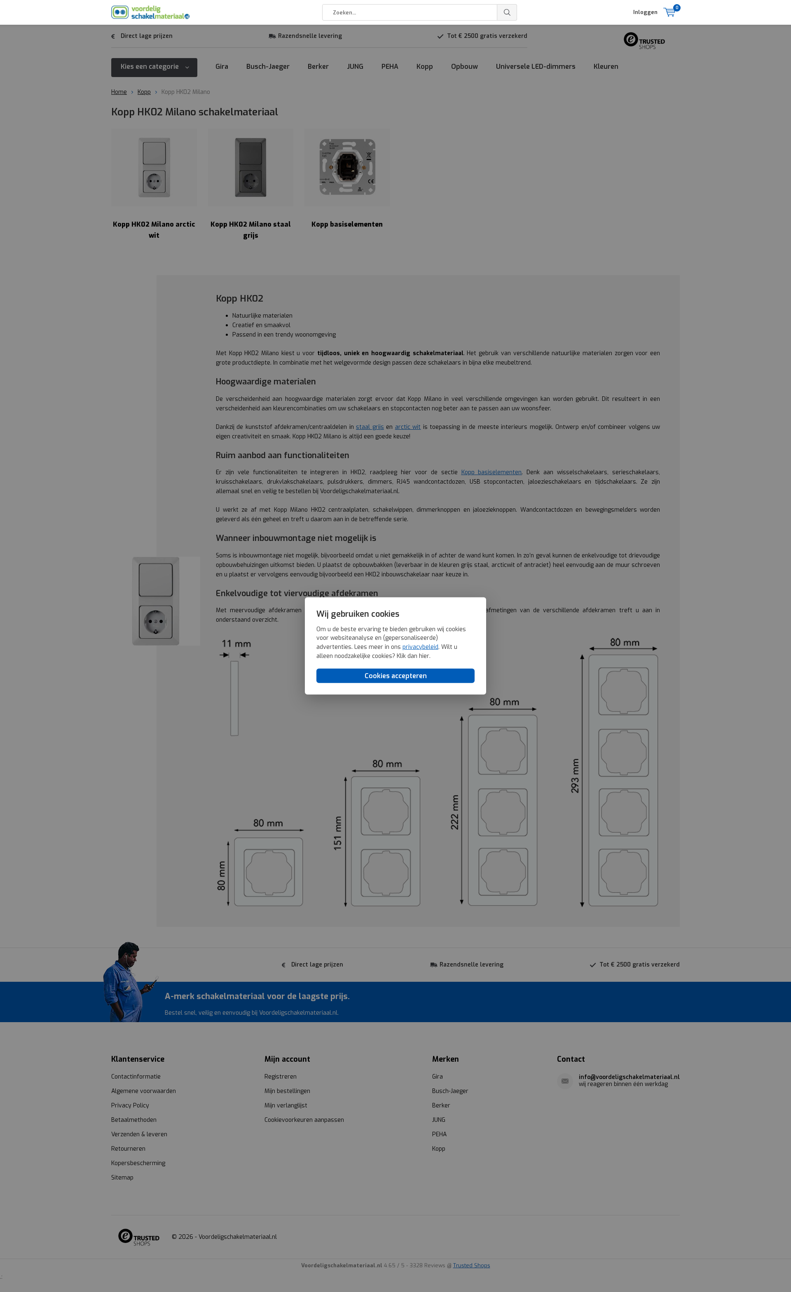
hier (424, 656)
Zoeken (507, 12)
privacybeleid (420, 647)
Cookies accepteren (396, 676)
